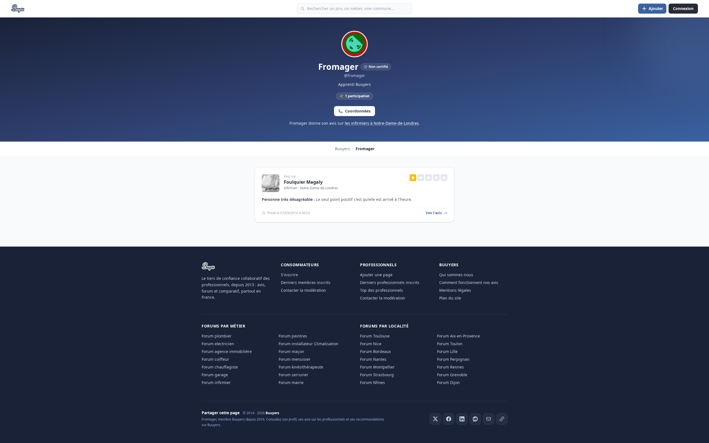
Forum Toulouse (375, 336)
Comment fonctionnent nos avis (468, 282)
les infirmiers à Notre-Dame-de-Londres (382, 123)
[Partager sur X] (435, 418)
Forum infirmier (216, 382)
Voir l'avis (434, 213)
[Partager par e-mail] (488, 418)
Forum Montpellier (377, 367)
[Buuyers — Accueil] (18, 8)
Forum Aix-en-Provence (458, 336)
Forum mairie (291, 382)
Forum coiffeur (215, 359)
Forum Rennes (450, 367)
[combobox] (354, 8)
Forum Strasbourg (377, 374)
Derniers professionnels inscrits (389, 282)
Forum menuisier (294, 359)
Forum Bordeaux (375, 351)
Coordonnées (358, 111)
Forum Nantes (373, 359)
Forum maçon (291, 351)
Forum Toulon (450, 343)
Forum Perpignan (453, 359)
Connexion (683, 8)
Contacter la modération (303, 290)
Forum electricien (218, 343)
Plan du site (450, 298)
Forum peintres (293, 336)
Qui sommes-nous (456, 274)
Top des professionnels (381, 290)
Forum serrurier (293, 374)
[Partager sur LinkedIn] (461, 418)
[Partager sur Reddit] (475, 418)
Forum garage (215, 374)
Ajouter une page (376, 274)
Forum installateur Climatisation (308, 343)
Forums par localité (384, 326)
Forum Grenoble (452, 374)
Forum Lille (447, 351)
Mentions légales (455, 290)
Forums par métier (223, 326)
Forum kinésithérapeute (301, 367)
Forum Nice (370, 343)
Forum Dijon (448, 382)
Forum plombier (217, 336)
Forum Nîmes (372, 382)
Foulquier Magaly (303, 182)
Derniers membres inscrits (305, 282)
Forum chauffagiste (220, 367)
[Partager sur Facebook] (448, 418)
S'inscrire (289, 274)
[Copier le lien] (501, 418)
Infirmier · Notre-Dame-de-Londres (311, 188)
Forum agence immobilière (227, 351)
